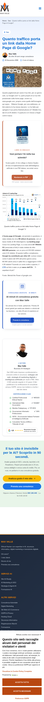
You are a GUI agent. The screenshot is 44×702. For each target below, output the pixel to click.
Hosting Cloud (6, 617)
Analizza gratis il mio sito (20, 478)
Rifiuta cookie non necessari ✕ (28, 635)
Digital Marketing (7, 606)
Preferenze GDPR (22, 698)
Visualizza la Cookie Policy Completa (17, 671)
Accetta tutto (22, 682)
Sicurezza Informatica (9, 620)
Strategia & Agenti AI (8, 586)
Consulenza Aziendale (9, 603)
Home (4, 21)
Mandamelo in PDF (22, 177)
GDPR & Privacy (7, 613)
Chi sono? (5, 554)
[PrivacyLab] (14, 675)
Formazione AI (6, 589)
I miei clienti (5, 558)
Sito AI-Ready (6, 579)
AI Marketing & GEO (8, 582)
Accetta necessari (22, 691)
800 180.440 (32, 493)
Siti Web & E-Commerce (10, 610)
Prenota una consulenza (22, 486)
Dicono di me (6, 561)
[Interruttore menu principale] (40, 8)
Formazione (5, 627)
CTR (4, 267)
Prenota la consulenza (22, 320)
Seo (9, 21)
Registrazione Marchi (9, 624)
